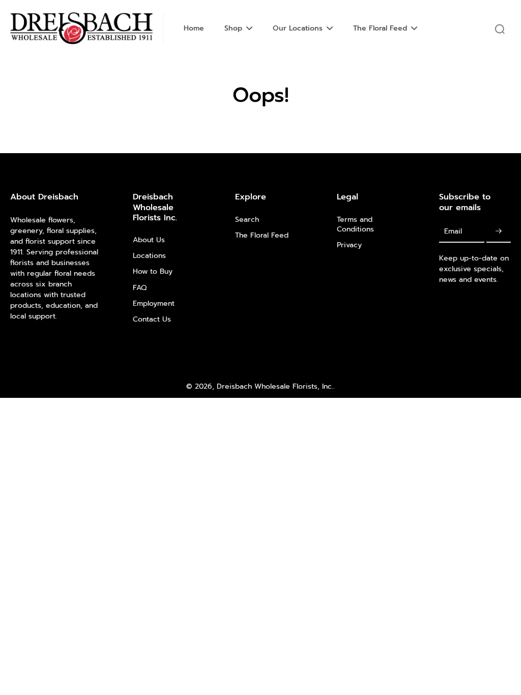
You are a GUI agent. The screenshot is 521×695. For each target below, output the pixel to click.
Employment (154, 303)
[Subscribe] (498, 232)
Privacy (349, 245)
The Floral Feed (261, 235)
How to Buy (152, 271)
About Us (149, 240)
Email (453, 232)
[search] (499, 28)
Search (247, 219)
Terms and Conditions (355, 225)
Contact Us (152, 319)
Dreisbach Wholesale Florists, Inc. (275, 386)
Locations (149, 255)
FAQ (140, 288)
